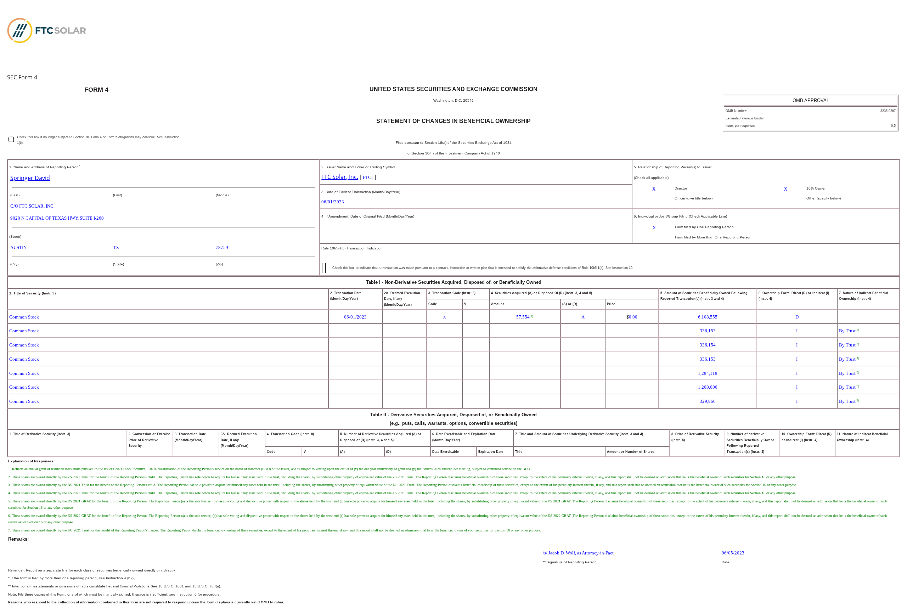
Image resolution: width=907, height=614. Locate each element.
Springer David (30, 178)
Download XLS (879, 25)
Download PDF (869, 25)
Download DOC (858, 25)
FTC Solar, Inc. (339, 177)
